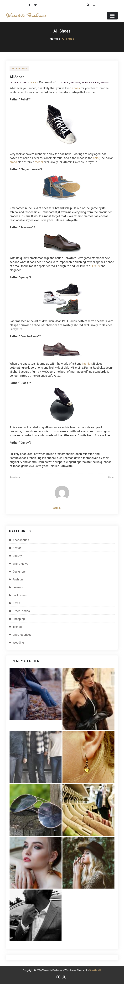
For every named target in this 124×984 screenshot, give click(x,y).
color (96, 158)
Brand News (20, 563)
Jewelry (18, 587)
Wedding (18, 642)
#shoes (104, 82)
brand (13, 162)
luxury (96, 266)
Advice (17, 548)
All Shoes (17, 77)
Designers (19, 571)
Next (111, 477)
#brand (65, 82)
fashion (87, 363)
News (16, 603)
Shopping (19, 619)
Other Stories (21, 611)
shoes (76, 88)
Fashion (18, 579)
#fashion (75, 82)
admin (33, 82)
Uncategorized (22, 634)
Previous (15, 477)
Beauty (17, 555)
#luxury (86, 82)
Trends (17, 626)
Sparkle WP (95, 970)
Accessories (19, 68)
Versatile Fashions (26, 15)
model (39, 162)
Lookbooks (20, 595)
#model (95, 82)
